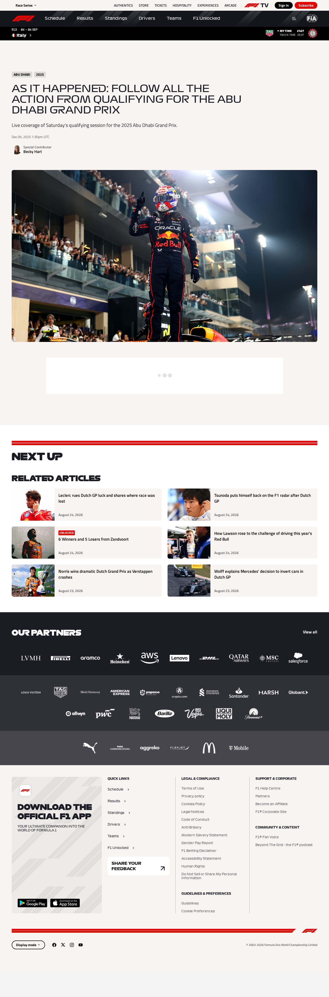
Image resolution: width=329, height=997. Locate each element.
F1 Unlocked (206, 18)
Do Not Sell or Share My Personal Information (209, 876)
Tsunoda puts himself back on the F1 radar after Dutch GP (262, 498)
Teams (174, 18)
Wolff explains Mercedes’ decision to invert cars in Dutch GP (258, 574)
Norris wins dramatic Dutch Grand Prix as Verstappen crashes (105, 574)
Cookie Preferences (198, 911)
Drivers (147, 18)
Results (85, 18)
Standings (116, 18)
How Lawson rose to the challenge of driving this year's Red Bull (263, 536)
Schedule (55, 18)
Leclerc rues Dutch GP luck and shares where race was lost (106, 498)
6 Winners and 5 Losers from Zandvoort (93, 539)
